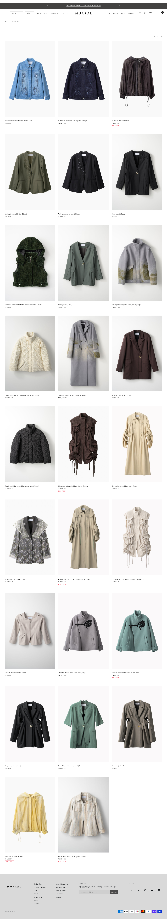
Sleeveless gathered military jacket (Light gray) (128, 579)
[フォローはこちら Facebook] (131, 890)
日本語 (28, 13)
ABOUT (115, 13)
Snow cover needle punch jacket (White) (72, 856)
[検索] (145, 13)
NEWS (123, 13)
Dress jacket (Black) (118, 214)
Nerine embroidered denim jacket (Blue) (19, 120)
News (36, 900)
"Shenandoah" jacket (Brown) (122, 395)
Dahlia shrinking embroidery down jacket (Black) (22, 486)
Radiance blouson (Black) (120, 120)
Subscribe (114, 892)
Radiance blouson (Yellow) (14, 856)
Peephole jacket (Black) (13, 766)
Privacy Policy (61, 890)
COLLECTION (55, 13)
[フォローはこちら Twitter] (138, 890)
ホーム (7, 21)
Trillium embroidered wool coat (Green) (125, 672)
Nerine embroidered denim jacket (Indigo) (72, 120)
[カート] (161, 13)
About (36, 894)
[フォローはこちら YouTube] (152, 890)
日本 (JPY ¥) (15, 13)
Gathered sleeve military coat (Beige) (124, 486)
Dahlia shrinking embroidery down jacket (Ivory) (22, 395)
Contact (36, 903)
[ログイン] (156, 13)
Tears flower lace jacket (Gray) (15, 579)
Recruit (58, 897)
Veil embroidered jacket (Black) (69, 214)
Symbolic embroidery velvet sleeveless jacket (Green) (23, 304)
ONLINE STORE (42, 13)
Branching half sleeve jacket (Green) (70, 766)
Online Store (38, 884)
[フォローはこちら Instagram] (145, 890)
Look (35, 890)
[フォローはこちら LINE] (158, 890)
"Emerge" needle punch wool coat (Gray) (72, 395)
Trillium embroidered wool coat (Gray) (71, 672)
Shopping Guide (61, 887)
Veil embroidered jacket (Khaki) (16, 214)
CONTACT (131, 13)
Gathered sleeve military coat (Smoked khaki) (74, 579)
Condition (59, 894)
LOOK (108, 13)
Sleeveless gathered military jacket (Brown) (73, 486)
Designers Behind (39, 887)
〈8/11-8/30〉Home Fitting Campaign (83, 5)
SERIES (65, 13)
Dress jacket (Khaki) (65, 304)
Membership (38, 897)
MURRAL (8, 911)
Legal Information (62, 884)
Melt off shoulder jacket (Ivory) (15, 672)
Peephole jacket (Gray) (119, 766)
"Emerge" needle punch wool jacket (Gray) (126, 304)
